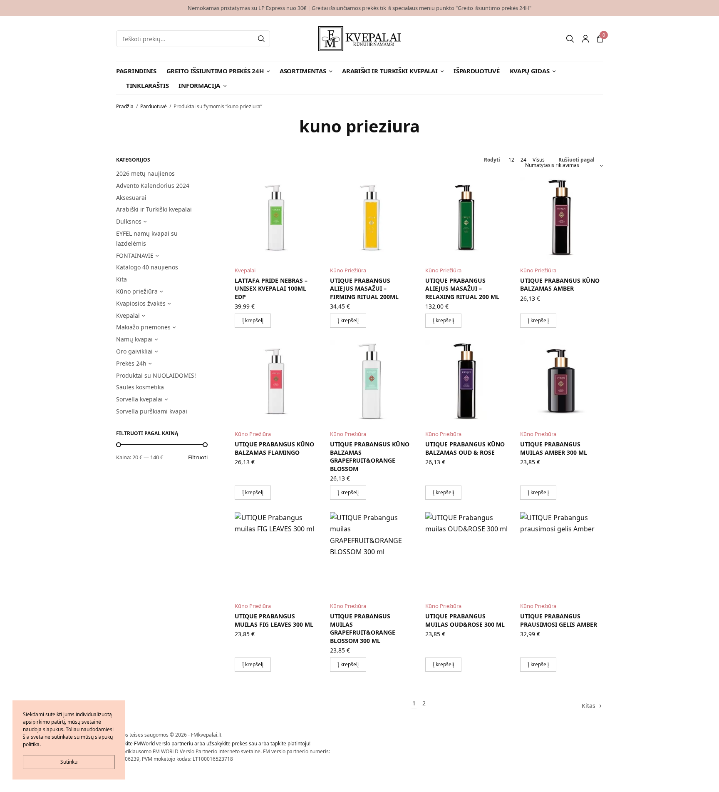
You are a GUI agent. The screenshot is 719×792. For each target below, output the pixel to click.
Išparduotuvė (476, 71)
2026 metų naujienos (145, 173)
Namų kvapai (134, 339)
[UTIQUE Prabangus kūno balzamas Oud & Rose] (466, 381)
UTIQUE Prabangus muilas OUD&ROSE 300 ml (465, 620)
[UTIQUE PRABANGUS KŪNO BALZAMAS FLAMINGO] (276, 381)
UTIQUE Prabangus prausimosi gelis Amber (558, 620)
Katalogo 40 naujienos (147, 267)
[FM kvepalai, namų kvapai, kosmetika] (359, 38)
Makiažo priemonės (143, 327)
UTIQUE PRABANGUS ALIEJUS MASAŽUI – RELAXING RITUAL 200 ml (462, 288)
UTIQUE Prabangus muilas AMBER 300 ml (553, 448)
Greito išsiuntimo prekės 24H (215, 71)
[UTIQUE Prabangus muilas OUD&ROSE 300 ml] (466, 553)
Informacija (199, 85)
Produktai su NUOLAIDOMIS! (156, 375)
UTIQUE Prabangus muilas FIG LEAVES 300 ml (274, 620)
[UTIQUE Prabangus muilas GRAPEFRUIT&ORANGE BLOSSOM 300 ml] (371, 553)
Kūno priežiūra (137, 291)
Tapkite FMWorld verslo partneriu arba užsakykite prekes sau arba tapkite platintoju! (213, 743)
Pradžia (125, 106)
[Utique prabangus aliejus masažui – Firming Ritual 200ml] (371, 218)
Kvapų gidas (530, 71)
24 (523, 159)
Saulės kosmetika (140, 387)
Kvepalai (128, 315)
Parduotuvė (153, 106)
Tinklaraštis (147, 85)
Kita (121, 279)
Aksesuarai (131, 198)
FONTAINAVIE (135, 255)
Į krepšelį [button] (252, 320)
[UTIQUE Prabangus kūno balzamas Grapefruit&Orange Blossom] (371, 381)
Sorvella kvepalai (139, 399)
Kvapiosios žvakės (141, 303)
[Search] (261, 39)
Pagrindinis (136, 71)
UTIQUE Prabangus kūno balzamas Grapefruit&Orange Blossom (369, 456)
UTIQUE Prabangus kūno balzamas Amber (560, 284)
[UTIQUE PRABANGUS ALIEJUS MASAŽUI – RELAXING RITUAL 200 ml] (466, 218)
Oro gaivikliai (134, 351)
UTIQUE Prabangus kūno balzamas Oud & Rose (465, 448)
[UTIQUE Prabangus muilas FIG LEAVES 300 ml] (276, 553)
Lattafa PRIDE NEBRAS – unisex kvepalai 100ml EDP (271, 288)
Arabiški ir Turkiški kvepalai (389, 71)
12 (511, 159)
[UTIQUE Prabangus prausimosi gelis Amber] (561, 553)
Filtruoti (198, 457)
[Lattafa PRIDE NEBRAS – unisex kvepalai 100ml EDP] (276, 218)
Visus (539, 159)
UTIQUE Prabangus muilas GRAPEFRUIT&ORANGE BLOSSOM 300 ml (362, 628)
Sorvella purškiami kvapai (151, 411)
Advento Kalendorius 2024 (152, 185)
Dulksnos (128, 221)
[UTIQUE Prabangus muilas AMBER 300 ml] (561, 381)
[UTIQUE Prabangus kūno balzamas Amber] (561, 218)
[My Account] (585, 39)
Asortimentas (303, 71)
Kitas (588, 706)
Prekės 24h (131, 363)
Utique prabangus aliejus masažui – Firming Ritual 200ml (364, 288)
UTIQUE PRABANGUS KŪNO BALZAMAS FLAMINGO (274, 448)
